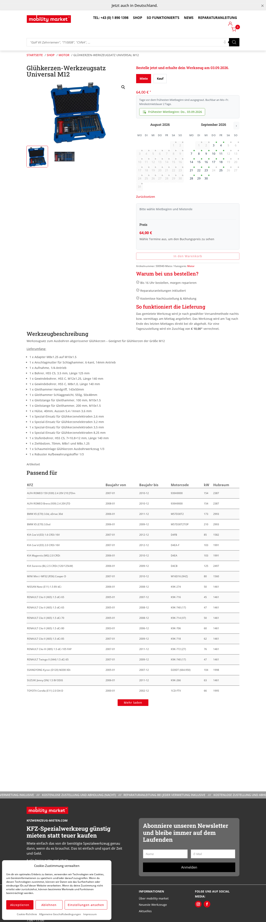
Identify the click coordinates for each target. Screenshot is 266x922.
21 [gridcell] (191, 170)
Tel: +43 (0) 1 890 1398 (110, 17)
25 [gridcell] (221, 170)
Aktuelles (145, 911)
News (188, 17)
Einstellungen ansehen (86, 905)
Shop (137, 17)
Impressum (90, 914)
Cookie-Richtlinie (27, 914)
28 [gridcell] (191, 178)
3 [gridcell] (213, 145)
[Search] (234, 42)
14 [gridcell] (191, 162)
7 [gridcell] (191, 154)
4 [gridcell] (221, 145)
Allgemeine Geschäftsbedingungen (60, 914)
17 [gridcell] (213, 162)
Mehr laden (133, 702)
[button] (123, 87)
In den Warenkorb (188, 256)
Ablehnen (49, 905)
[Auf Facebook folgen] (207, 904)
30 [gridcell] (206, 178)
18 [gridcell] (221, 162)
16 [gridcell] (206, 162)
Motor (191, 266)
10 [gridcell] (213, 154)
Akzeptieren (19, 905)
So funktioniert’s (163, 17)
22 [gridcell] (199, 170)
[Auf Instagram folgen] (198, 904)
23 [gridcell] (206, 170)
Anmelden (189, 867)
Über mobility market (154, 898)
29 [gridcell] (199, 178)
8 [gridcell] (199, 154)
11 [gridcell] (221, 154)
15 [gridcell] (199, 162)
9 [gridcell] (206, 154)
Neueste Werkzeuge (153, 905)
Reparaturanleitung (217, 17)
